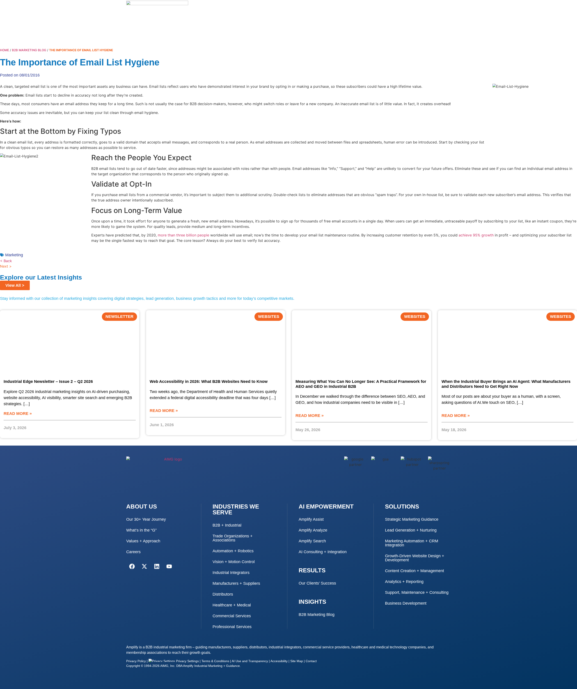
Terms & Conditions (215, 661)
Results (312, 570)
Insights (312, 601)
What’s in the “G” (141, 530)
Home (4, 50)
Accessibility (279, 661)
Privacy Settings (187, 661)
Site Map (296, 661)
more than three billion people (183, 235)
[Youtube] (169, 566)
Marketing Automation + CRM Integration (411, 543)
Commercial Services (232, 616)
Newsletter (119, 316)
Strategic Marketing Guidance (411, 519)
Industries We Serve (236, 509)
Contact (311, 661)
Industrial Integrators (231, 572)
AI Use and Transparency (250, 661)
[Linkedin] (156, 566)
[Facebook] (131, 566)
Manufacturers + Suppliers (236, 583)
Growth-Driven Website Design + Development (414, 558)
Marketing (14, 255)
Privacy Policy (136, 661)
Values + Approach (143, 541)
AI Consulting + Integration (323, 552)
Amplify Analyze (313, 530)
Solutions (402, 506)
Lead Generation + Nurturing (411, 530)
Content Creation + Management (414, 571)
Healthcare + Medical (232, 605)
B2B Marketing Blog (29, 50)
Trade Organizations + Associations (233, 538)
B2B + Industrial (227, 525)
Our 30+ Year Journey (146, 519)
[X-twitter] (144, 566)
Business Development (405, 603)
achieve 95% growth (476, 235)
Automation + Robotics (233, 551)
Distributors (223, 594)
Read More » (18, 413)
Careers (133, 552)
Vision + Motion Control (234, 562)
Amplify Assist (311, 519)
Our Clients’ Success (317, 583)
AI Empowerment (326, 506)
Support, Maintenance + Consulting (417, 592)
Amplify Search (312, 541)
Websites (268, 316)
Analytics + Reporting (404, 581)
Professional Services (232, 626)
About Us (141, 506)
